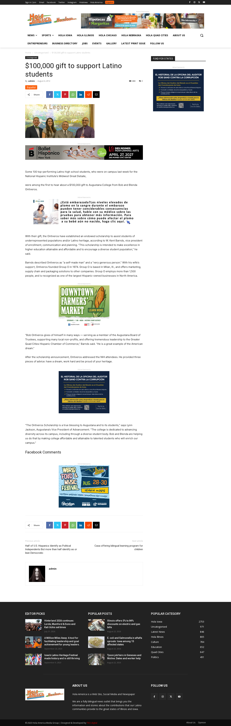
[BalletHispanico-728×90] (84, 162)
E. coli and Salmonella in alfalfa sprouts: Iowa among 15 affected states (124, 641)
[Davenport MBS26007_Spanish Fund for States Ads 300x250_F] (84, 416)
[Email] (96, 94)
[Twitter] (199, 2)
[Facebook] (190, 2)
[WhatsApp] (73, 94)
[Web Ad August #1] (84, 226)
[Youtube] (204, 2)
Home (28, 52)
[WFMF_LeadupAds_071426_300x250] (84, 510)
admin (31, 81)
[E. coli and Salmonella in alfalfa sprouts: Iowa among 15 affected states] (96, 642)
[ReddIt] (88, 94)
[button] (202, 35)
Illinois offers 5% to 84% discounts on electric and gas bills (123, 624)
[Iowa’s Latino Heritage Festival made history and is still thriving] (33, 659)
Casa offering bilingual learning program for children (119, 547)
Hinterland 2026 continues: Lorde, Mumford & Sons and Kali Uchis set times (59, 624)
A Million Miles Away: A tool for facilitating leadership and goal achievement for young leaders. (62, 641)
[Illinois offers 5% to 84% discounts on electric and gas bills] (96, 625)
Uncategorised (41, 52)
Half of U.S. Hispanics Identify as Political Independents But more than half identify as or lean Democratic (51, 549)
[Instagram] (195, 2)
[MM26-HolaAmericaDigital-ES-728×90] (142, 27)
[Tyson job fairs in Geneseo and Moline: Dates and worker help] (96, 659)
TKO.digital (92, 722)
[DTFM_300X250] (84, 330)
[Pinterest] (65, 94)
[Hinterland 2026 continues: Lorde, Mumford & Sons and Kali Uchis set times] (33, 625)
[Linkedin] (80, 94)
